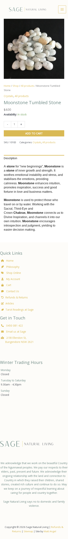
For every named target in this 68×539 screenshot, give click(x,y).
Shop (16, 85)
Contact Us (12, 291)
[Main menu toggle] (62, 9)
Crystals (8, 96)
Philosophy (12, 267)
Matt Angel (50, 531)
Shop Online (13, 273)
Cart (8, 285)
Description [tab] (10, 158)
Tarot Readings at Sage (19, 309)
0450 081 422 (14, 325)
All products (27, 85)
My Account (12, 279)
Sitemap (28, 531)
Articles (9, 303)
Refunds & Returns (16, 297)
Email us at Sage (15, 331)
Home (7, 85)
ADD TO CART (34, 133)
